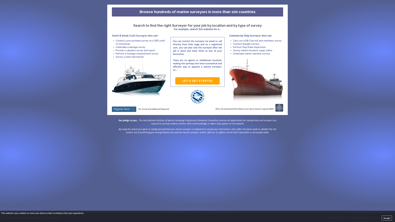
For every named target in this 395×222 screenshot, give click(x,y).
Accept (387, 218)
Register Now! (122, 109)
